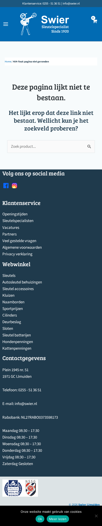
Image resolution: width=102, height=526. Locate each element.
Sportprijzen (12, 309)
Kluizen (8, 295)
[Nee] (96, 515)
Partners (9, 234)
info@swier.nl (26, 404)
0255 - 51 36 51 (29, 390)
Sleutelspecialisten (17, 221)
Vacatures (10, 227)
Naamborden (13, 302)
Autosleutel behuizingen (22, 282)
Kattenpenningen (16, 348)
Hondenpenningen (17, 342)
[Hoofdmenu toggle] (5, 24)
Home (8, 61)
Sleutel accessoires (18, 289)
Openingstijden (15, 214)
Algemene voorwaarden (22, 247)
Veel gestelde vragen (19, 241)
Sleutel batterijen (16, 335)
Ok (40, 519)
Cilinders (9, 315)
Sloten (7, 328)
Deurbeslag (11, 322)
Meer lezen (58, 519)
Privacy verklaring (17, 254)
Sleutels (8, 275)
